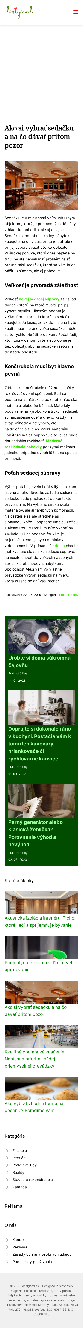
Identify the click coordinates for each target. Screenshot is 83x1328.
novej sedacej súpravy (39, 299)
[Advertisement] (41, 68)
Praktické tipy (68, 595)
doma (60, 545)
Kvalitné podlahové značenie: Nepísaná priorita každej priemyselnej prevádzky (35, 1059)
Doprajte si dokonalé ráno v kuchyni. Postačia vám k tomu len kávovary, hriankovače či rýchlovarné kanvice (39, 744)
